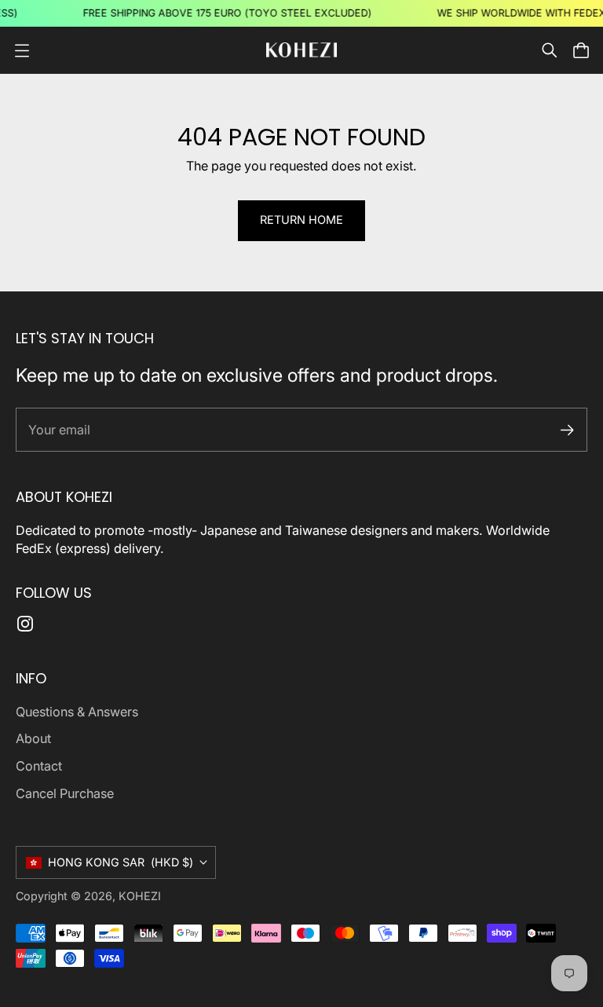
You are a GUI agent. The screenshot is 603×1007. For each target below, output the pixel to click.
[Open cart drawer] (581, 50)
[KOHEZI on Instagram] (25, 623)
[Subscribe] (567, 430)
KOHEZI (140, 896)
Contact (39, 766)
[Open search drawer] (549, 50)
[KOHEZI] (301, 49)
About (33, 738)
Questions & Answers (77, 712)
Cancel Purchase (65, 793)
